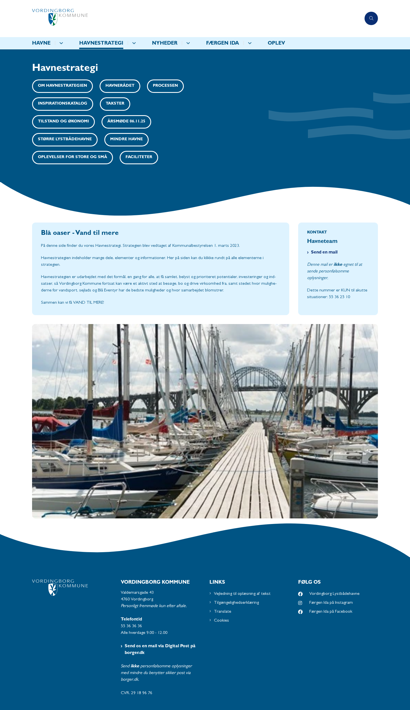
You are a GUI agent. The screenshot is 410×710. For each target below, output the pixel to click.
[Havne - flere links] (60, 43)
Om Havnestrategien (62, 86)
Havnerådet (119, 86)
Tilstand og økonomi (63, 122)
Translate (222, 612)
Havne (41, 43)
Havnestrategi (101, 43)
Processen (165, 86)
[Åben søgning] (371, 18)
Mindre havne (126, 139)
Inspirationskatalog (62, 104)
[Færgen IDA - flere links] (248, 43)
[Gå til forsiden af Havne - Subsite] (196, 18)
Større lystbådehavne (65, 139)
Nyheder (164, 43)
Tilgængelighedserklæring (236, 603)
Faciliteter (139, 157)
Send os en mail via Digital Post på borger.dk (160, 649)
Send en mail (324, 252)
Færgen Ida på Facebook (330, 612)
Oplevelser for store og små (72, 157)
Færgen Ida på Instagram (331, 603)
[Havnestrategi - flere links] (133, 43)
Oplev (276, 43)
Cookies (221, 621)
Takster (115, 104)
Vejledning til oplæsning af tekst (242, 594)
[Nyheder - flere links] (187, 43)
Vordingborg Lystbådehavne (334, 594)
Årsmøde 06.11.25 (126, 122)
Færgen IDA (222, 43)
